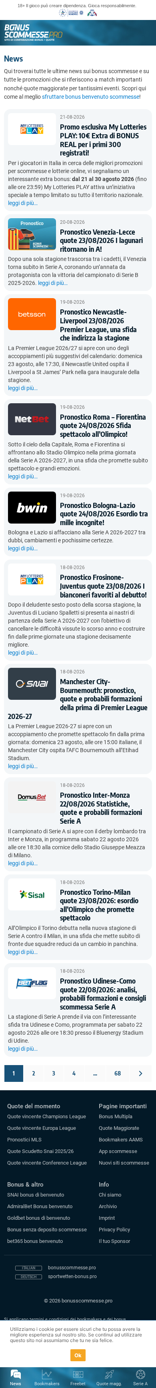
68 (117, 1073)
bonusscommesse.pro (72, 1268)
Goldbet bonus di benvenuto (38, 1218)
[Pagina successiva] (141, 1073)
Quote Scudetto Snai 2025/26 (40, 1151)
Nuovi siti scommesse (124, 1163)
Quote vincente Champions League (46, 1116)
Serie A (140, 1383)
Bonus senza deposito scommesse (47, 1230)
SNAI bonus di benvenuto (35, 1195)
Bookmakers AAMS (121, 1140)
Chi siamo (110, 1195)
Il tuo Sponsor (114, 1241)
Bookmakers (47, 1383)
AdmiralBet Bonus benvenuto (39, 1206)
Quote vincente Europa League (41, 1128)
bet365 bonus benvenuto (35, 1241)
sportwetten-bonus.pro (72, 1276)
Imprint (107, 1218)
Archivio (108, 1206)
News (15, 1383)
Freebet (78, 1383)
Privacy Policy (114, 1230)
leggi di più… (23, 203)
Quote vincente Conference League (47, 1163)
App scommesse (118, 1151)
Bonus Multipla (115, 1116)
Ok (78, 1355)
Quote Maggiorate (119, 1128)
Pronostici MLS (24, 1140)
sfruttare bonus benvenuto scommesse (90, 97)
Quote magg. (109, 1383)
